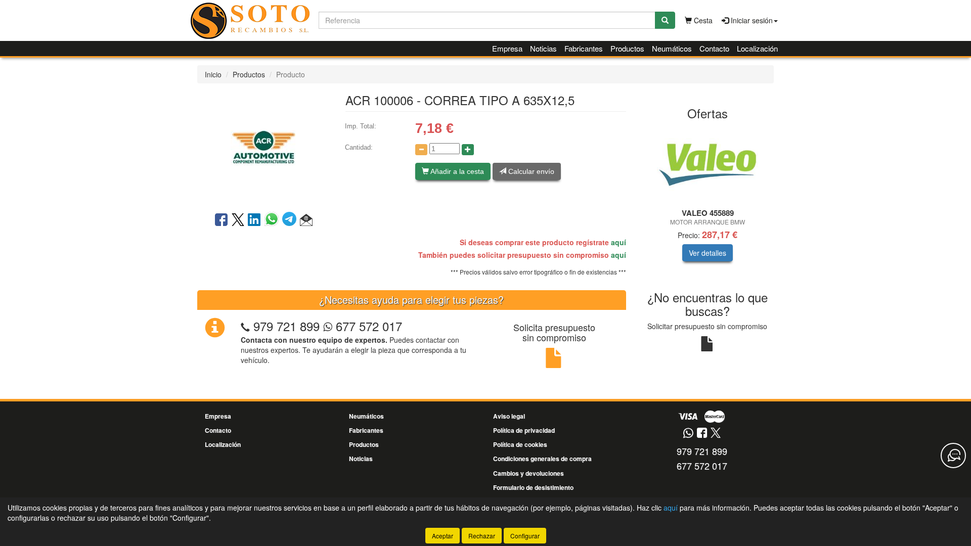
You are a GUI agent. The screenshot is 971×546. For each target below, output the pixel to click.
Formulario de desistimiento (533, 487)
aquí (618, 242)
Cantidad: (359, 147)
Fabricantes (583, 48)
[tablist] (707, 201)
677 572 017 (367, 326)
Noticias (543, 48)
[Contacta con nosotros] (953, 455)
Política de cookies (520, 444)
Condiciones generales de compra (542, 458)
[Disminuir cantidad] (421, 149)
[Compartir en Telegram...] (291, 220)
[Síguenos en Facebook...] (702, 433)
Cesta (702, 20)
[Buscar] (665, 20)
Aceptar (442, 535)
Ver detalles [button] (707, 253)
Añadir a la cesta (456, 171)
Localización (757, 48)
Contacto (714, 48)
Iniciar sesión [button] (751, 20)
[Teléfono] (245, 326)
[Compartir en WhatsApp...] (273, 220)
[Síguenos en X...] (716, 433)
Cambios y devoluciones (528, 473)
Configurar (525, 535)
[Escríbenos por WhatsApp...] (688, 433)
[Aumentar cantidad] (468, 149)
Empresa (507, 48)
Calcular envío (530, 171)
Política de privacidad (524, 430)
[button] (306, 220)
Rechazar (481, 535)
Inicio (213, 74)
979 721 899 (286, 326)
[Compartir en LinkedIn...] (254, 220)
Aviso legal (509, 416)
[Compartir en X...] (238, 220)
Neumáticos (672, 48)
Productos (627, 48)
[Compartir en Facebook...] (221, 220)
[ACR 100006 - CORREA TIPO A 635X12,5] (263, 147)
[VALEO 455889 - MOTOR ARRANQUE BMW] (707, 165)
